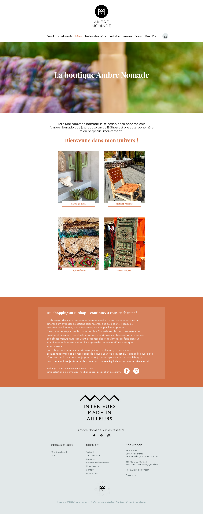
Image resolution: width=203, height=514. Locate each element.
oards (96, 466)
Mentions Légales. (105, 501)
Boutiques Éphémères (97, 462)
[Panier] (165, 36)
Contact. (120, 501)
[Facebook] (94, 436)
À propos (90, 459)
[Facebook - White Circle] (127, 371)
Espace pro (91, 473)
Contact (90, 469)
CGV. (93, 501)
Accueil (90, 452)
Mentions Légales (60, 452)
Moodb (89, 466)
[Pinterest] (101, 436)
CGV (53, 455)
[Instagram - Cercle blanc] (136, 371)
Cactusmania (93, 455)
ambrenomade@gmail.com (145, 464)
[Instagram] (109, 436)
